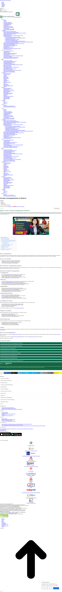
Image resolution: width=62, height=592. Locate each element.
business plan (6, 296)
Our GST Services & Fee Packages (7, 420)
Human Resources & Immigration (6, 397)
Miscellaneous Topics (4, 401)
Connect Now (2, 368)
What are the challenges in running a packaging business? (9, 355)
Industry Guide (3, 393)
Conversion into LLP (5, 413)
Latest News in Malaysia (5, 378)
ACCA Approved (31, 471)
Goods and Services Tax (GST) (6, 391)
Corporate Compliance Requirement (7, 384)
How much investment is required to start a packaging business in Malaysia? (11, 345)
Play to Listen (57, 208)
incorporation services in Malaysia (16, 334)
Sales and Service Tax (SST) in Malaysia (7, 399)
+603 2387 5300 (8, 0)
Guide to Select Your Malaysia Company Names (9, 408)
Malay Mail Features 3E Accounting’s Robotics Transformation (31, 492)
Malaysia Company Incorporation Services (8, 407)
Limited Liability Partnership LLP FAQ (7, 415)
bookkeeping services (7, 291)
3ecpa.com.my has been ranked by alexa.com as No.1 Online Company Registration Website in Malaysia (17, 424)
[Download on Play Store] (16, 435)
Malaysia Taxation (4, 382)
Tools (2, 403)
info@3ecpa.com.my (3, 0)
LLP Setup (3, 414)
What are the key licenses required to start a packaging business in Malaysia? (12, 343)
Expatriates (3, 395)
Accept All (56, 588)
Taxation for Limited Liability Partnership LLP (8, 419)
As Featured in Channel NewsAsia (31, 461)
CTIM (31, 487)
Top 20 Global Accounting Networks (31, 497)
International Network (31, 445)
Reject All (50, 588)
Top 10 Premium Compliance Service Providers (31, 466)
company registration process (10, 282)
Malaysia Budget (3, 386)
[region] (50, 585)
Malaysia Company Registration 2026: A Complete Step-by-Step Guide (12, 409)
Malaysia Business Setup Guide (6, 380)
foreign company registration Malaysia (16, 336)
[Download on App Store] (5, 435)
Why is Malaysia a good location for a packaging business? (9, 350)
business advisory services (32, 336)
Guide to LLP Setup (5, 412)
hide (7, 237)
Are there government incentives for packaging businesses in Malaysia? (11, 353)
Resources (2, 376)
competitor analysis (7, 277)
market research (9, 274)
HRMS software (13, 315)
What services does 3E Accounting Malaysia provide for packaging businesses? (12, 360)
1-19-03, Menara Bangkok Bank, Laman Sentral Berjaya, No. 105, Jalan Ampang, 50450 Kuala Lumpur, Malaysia (16, 428)
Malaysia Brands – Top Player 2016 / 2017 (31, 450)
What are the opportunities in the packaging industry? (8, 348)
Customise (44, 588)
